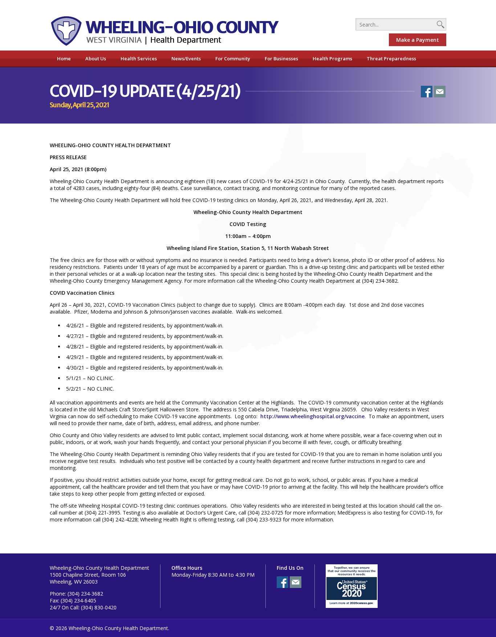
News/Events (186, 58)
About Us (95, 58)
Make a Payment (417, 39)
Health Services (139, 58)
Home (64, 58)
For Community (232, 58)
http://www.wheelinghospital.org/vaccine (312, 416)
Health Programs (332, 58)
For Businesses (281, 58)
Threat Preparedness (391, 58)
